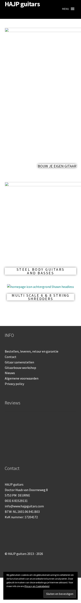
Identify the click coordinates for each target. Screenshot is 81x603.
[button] (65, 9)
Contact (10, 357)
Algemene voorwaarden (21, 378)
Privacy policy (14, 384)
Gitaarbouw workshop (20, 368)
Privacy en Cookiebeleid (37, 586)
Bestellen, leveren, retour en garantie (31, 351)
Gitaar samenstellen (19, 362)
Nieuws (10, 373)
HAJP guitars (22, 4)
